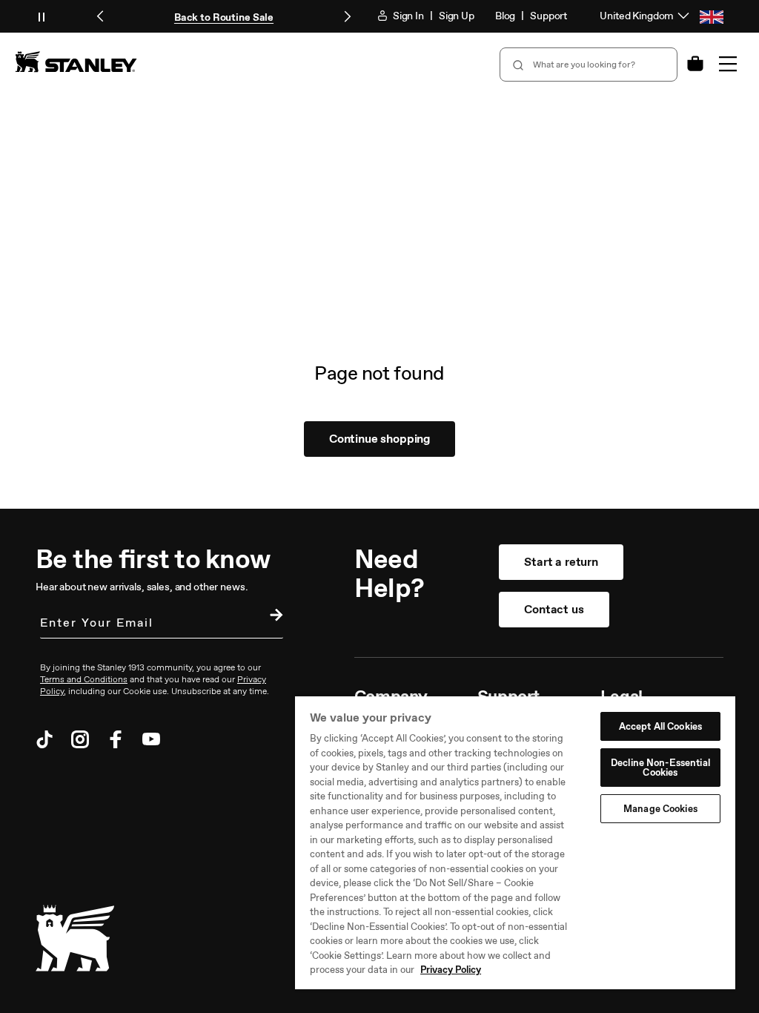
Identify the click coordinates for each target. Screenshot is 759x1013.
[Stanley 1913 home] (76, 61)
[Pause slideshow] (41, 16)
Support (548, 16)
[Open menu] (728, 63)
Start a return (561, 562)
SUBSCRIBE (273, 617)
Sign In (407, 16)
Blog (505, 16)
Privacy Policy (450, 969)
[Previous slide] (101, 16)
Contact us (553, 609)
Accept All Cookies (660, 726)
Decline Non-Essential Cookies (660, 767)
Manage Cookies (660, 808)
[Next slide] (347, 16)
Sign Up (456, 16)
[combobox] (588, 64)
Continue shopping (379, 439)
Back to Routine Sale (224, 17)
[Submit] (516, 64)
